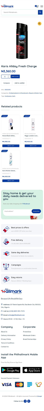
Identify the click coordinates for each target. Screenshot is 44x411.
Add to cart (15, 76)
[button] (39, 23)
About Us (4, 332)
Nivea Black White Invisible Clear (8, 135)
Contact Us (5, 347)
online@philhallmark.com (16, 315)
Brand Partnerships (29, 339)
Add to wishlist (19, 83)
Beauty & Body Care (35, 93)
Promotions (27, 332)
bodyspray (8, 96)
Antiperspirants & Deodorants (19, 93)
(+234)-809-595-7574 (16, 311)
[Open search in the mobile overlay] (22, 12)
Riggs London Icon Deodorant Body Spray (33, 135)
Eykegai (39, 396)
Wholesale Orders (29, 335)
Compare (6, 83)
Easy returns (16, 277)
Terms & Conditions (7, 343)
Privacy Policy (6, 339)
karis (13, 96)
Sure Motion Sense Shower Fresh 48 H (8, 170)
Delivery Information (8, 335)
